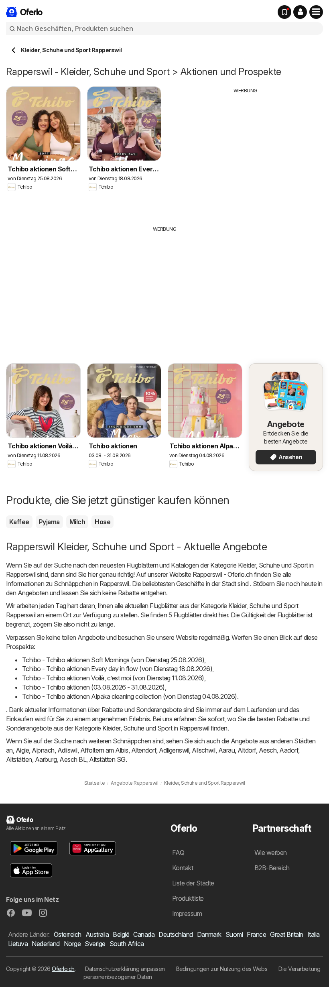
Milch (77, 522)
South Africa (127, 944)
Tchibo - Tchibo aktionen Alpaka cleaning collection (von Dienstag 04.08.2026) (129, 696)
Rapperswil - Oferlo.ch (223, 574)
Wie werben (270, 853)
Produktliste (188, 898)
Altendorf (143, 750)
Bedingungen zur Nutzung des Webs (222, 968)
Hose (102, 522)
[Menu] (316, 12)
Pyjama (49, 522)
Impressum (187, 914)
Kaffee (19, 522)
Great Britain (286, 934)
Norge (72, 944)
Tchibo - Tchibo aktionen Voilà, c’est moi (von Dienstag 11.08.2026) (113, 678)
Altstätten (19, 759)
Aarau (226, 750)
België (121, 934)
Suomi (234, 934)
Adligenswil (174, 750)
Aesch (267, 750)
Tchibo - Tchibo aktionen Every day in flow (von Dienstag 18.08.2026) (117, 669)
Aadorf (288, 750)
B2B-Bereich (271, 868)
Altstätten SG (107, 759)
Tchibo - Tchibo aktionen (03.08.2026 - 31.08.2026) (93, 687)
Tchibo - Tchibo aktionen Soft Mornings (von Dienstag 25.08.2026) (113, 660)
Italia (313, 934)
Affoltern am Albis (104, 750)
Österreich (67, 934)
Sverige (95, 944)
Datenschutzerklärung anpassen (124, 968)
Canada (143, 934)
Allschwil (203, 750)
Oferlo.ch (63, 968)
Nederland (45, 944)
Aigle (22, 750)
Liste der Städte (193, 883)
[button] (300, 12)
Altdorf (247, 750)
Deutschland (175, 934)
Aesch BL (72, 759)
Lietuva (18, 944)
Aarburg (46, 759)
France (256, 934)
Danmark (209, 934)
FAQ (178, 853)
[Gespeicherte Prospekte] (284, 12)
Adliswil (67, 750)
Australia (97, 934)
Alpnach (43, 750)
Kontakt (182, 868)
